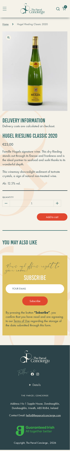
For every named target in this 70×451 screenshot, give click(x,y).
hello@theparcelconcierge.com (43, 415)
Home (5, 24)
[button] (58, 8)
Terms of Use (22, 321)
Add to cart (52, 217)
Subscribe (35, 301)
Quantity (8, 197)
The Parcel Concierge (37, 442)
